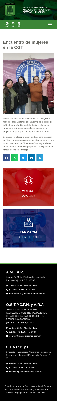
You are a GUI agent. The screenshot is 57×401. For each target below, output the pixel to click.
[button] (49, 24)
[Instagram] (19, 24)
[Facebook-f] (7, 24)
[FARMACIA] (28, 222)
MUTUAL (29, 191)
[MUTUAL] (28, 181)
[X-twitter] (13, 24)
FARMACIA (28, 232)
